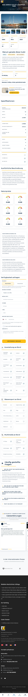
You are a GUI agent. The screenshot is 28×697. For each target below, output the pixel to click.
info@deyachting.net (7, 659)
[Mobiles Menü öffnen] (26, 2)
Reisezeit (4, 281)
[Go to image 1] (3, 31)
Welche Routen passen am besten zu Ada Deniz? (13, 499)
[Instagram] (2, 678)
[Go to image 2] (8, 31)
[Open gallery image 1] (14, 21)
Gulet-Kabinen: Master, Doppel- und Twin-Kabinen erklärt (14, 588)
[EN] (8, 645)
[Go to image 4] (18, 31)
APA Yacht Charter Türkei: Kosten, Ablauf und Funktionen (14, 590)
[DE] (12, 645)
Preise (8, 695)
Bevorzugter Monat (6, 289)
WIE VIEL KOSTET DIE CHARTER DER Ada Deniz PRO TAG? (13, 470)
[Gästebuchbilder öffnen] (5, 90)
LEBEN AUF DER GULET (7, 608)
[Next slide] (25, 21)
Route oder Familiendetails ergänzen (13, 326)
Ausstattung (14, 695)
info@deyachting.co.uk (8, 670)
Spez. (3, 695)
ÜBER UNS (4, 606)
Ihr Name (4, 303)
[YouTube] (5, 678)
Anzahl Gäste (5, 296)
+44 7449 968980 (11, 672)
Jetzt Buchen (25, 695)
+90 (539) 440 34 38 (12, 662)
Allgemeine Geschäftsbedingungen (19, 692)
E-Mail (3, 309)
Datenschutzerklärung (6, 692)
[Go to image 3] (13, 31)
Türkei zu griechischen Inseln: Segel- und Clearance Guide (14, 594)
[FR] (15, 645)
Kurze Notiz (5, 328)
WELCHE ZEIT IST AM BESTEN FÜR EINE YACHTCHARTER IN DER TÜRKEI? (13, 486)
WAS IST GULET (5, 611)
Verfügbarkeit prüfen (14, 92)
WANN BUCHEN (5, 615)
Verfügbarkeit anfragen (14, 341)
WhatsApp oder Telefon (7, 316)
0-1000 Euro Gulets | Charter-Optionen (10, 623)
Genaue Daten (20, 283)
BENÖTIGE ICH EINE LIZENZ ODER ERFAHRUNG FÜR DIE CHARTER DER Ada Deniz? (12, 493)
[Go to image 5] (23, 31)
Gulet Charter (12, 9)
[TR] (3, 645)
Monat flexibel (8, 283)
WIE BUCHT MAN (5, 613)
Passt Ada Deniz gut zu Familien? (13, 504)
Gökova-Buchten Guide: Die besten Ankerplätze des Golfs (14, 592)
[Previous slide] (3, 21)
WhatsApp (19, 695)
